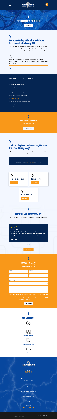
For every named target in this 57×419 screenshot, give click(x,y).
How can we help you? (13, 287)
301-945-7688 (28, 372)
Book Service (28, 25)
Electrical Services (28, 394)
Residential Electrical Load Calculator (28, 391)
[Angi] (27, 407)
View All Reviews (28, 249)
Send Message (28, 303)
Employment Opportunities (28, 396)
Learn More (14, 182)
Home (28, 389)
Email (30, 274)
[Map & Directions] (28, 382)
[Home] (28, 5)
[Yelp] (33, 407)
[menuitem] (28, 84)
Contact (28, 401)
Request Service (28, 128)
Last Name (31, 270)
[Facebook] (23, 407)
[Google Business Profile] (30, 407)
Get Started (35, 182)
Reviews (28, 399)
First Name (11, 270)
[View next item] (29, 245)
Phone (10, 274)
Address (10, 278)
